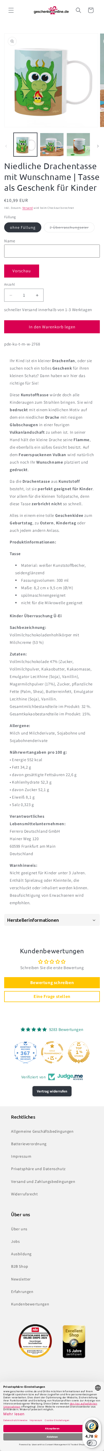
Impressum (21, 1156)
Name (9, 240)
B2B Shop (19, 1266)
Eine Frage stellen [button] (52, 996)
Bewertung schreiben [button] (52, 982)
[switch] (92, 1443)
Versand (27, 208)
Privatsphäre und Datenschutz (38, 1168)
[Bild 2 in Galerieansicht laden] (52, 144)
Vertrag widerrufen (52, 1091)
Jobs (15, 1241)
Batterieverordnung (29, 1143)
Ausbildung (21, 1253)
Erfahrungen (22, 1291)
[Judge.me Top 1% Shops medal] (79, 1052)
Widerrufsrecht (24, 1193)
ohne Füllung (22, 227)
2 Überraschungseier (72, 228)
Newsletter (21, 1279)
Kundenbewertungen (30, 1304)
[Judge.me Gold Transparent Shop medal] (52, 1052)
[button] (11, 10)
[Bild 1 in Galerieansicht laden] (25, 144)
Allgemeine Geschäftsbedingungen (42, 1131)
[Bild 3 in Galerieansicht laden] (78, 144)
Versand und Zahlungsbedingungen (43, 1181)
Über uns (19, 1228)
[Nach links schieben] (6, 146)
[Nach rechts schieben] (98, 146)
